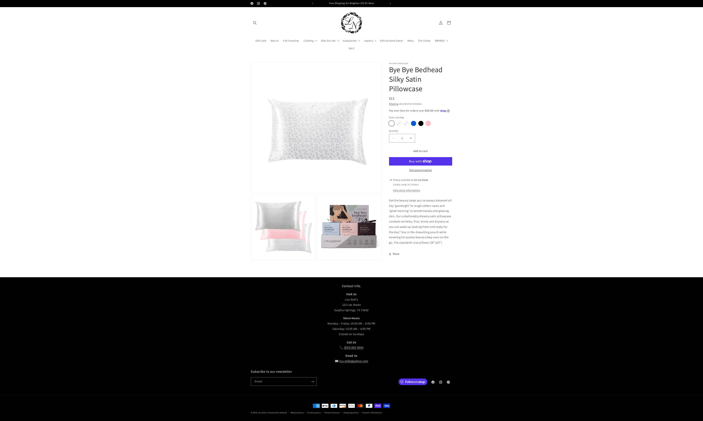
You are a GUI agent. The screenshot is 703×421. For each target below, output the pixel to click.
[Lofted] (406, 123)
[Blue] (413, 123)
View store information (406, 190)
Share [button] (396, 253)
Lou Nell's (263, 412)
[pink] (428, 123)
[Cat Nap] (391, 123)
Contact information (372, 412)
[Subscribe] (312, 381)
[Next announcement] (390, 3)
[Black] (420, 123)
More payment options (420, 170)
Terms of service (332, 412)
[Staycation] (398, 123)
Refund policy (297, 412)
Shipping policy (351, 412)
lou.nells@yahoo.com (353, 361)
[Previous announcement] (312, 3)
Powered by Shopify (277, 412)
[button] (255, 23)
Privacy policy (314, 412)
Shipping (393, 103)
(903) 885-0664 (353, 348)
